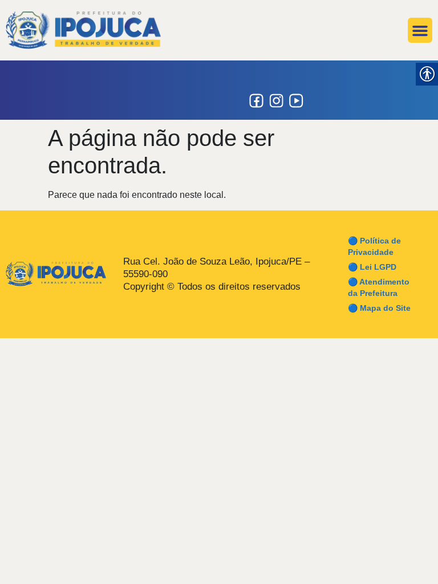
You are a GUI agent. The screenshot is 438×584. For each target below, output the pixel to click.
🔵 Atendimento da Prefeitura (378, 287)
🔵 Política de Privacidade (374, 246)
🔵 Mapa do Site (379, 308)
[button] (420, 30)
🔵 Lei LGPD (372, 266)
